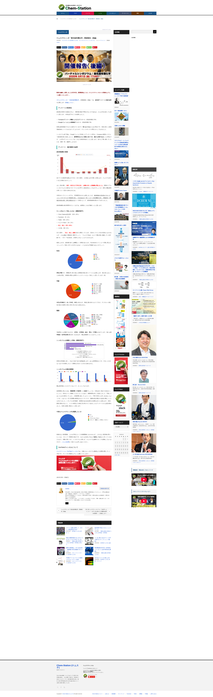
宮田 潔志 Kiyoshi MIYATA (140, 421)
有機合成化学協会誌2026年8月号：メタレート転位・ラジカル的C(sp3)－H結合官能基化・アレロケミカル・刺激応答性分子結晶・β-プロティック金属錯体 (144, 268)
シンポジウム (92, 40)
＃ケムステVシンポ (62, 100)
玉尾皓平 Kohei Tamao (120, 190)
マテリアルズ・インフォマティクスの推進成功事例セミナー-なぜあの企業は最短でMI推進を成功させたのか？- (121, 144)
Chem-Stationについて (97, 693)
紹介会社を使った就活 (120, 225)
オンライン (85, 40)
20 (119, 449)
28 (121, 452)
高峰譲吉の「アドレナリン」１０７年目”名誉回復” (121, 95)
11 (115, 445)
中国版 (146, 693)
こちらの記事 (65, 442)
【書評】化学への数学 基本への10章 (142, 316)
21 (121, 449)
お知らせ (107, 693)
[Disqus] (84, 588)
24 (127, 449)
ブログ (75, 13)
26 (117, 452)
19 (117, 449)
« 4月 (115, 455)
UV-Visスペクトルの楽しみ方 (102, 557)
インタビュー (112, 13)
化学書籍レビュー (146, 322)
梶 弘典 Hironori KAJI (139, 384)
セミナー (145, 247)
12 (117, 445)
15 (123, 445)
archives (141, 247)
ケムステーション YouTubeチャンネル (67, 451)
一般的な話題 (103, 531)
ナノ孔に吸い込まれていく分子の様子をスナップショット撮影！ (103, 539)
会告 (149, 247)
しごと (100, 13)
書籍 (138, 13)
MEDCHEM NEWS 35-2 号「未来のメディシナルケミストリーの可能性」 (144, 211)
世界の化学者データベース (145, 365)
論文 (110, 542)
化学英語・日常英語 (102, 532)
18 (115, 449)
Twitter (135, 693)
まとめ (150, 13)
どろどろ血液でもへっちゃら (121, 259)
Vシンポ (81, 40)
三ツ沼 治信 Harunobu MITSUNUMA (142, 454)
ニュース (88, 13)
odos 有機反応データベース (146, 191)
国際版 (140, 693)
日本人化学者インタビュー (145, 429)
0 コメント (103, 40)
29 (123, 452)
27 (119, 452)
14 (121, 445)
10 (127, 442)
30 (125, 452)
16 (125, 445)
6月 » (119, 455)
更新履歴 (114, 693)
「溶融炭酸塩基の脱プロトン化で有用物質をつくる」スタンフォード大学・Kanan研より (121, 208)
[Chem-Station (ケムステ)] (74, 7)
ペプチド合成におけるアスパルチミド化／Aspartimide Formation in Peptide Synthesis (144, 183)
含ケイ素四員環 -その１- (120, 110)
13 (119, 445)
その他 (140, 322)
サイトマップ (121, 693)
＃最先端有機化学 (74, 100)
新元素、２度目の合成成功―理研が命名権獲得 (121, 277)
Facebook (129, 693)
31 (127, 452)
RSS (64, 687)
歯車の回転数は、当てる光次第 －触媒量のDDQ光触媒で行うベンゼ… (74, 549)
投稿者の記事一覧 (105, 488)
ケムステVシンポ (65, 40)
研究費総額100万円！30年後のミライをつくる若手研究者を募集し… (103, 549)
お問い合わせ (153, 693)
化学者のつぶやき (74, 40)
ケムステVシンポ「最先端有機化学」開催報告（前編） (71, 510)
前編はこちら (69, 102)
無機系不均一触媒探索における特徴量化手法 (144, 238)
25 (115, 452)
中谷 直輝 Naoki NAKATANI (140, 357)
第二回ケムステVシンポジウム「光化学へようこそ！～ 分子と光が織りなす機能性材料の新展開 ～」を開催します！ (96, 511)
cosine (58, 42)
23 (125, 449)
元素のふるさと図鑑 (119, 125)
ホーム (62, 13)
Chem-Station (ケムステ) (68, 666)
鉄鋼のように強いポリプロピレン (121, 163)
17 (127, 445)
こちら (86, 92)
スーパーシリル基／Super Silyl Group (143, 290)
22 (123, 449)
